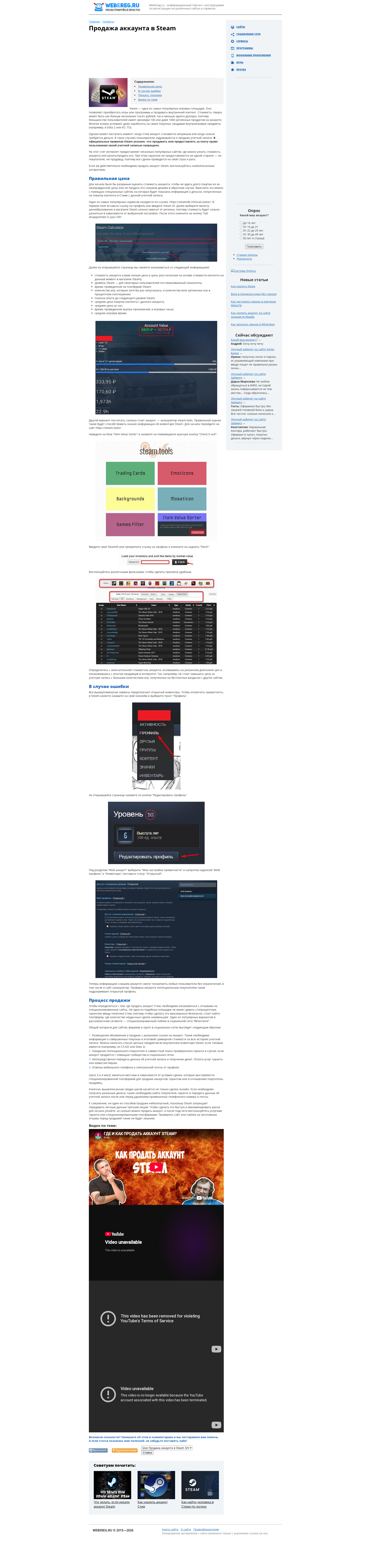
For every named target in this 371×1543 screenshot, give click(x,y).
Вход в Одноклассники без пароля (254, 294)
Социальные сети (248, 34)
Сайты (240, 27)
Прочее (241, 69)
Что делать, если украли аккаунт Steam (112, 1504)
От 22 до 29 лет (253, 230)
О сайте (186, 1529)
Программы (244, 48)
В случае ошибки (149, 91)
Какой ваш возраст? (244, 340)
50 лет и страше (254, 238)
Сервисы (242, 41)
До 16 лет (249, 223)
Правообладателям (206, 1529)
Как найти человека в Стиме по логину (197, 1504)
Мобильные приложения (253, 55)
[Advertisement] (151, 56)
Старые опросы (247, 255)
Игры (239, 62)
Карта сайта (170, 1529)
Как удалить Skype (243, 286)
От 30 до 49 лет (253, 234)
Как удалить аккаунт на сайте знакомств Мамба (250, 315)
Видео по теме (147, 99)
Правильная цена (150, 86)
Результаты (244, 258)
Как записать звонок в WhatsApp (253, 324)
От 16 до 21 (250, 227)
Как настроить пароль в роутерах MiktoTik (253, 303)
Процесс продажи (150, 95)
